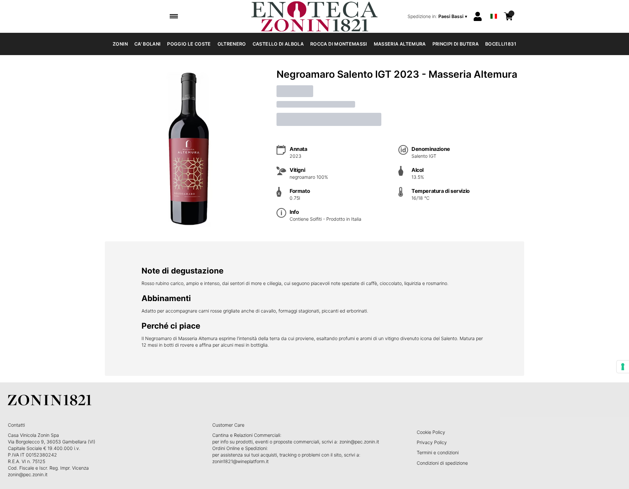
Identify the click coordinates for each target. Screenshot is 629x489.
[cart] (508, 16)
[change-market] (438, 16)
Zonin (120, 44)
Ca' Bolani (147, 44)
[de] (494, 7)
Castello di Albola (278, 44)
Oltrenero (232, 44)
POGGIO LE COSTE (189, 44)
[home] (314, 16)
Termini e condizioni (438, 452)
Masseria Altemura (400, 44)
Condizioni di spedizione (442, 463)
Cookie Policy (431, 432)
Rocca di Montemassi (338, 44)
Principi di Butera (455, 44)
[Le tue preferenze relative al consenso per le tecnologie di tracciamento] (623, 366)
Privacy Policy (432, 442)
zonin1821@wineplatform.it (240, 461)
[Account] (477, 16)
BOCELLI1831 (500, 44)
